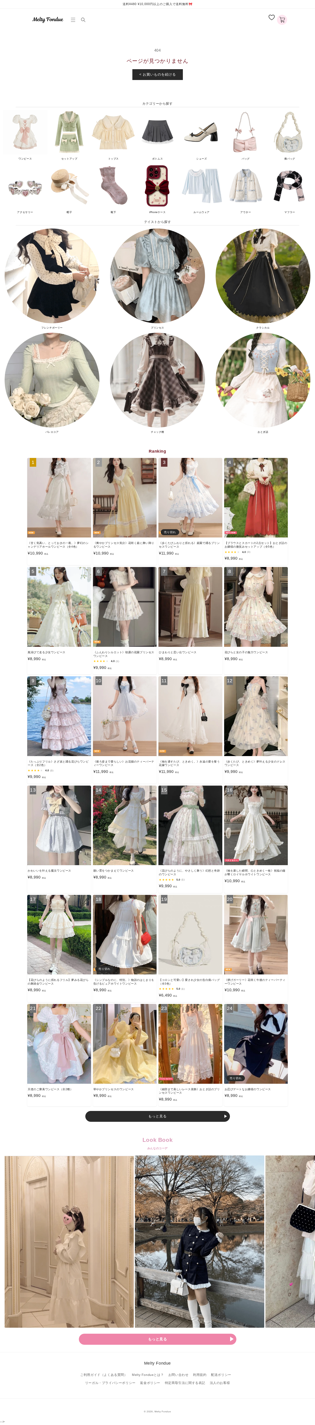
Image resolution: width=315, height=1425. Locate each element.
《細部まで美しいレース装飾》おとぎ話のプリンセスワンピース (189, 1091)
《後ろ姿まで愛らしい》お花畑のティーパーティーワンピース (124, 763)
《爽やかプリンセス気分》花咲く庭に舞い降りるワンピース (124, 544)
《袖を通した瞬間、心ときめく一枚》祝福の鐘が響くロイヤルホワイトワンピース (255, 872)
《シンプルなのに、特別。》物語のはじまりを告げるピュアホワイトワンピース (124, 981)
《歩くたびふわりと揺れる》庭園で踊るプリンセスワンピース (189, 544)
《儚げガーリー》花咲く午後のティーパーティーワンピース (255, 981)
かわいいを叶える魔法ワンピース (49, 870)
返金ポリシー (150, 1383)
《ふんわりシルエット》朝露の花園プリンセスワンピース (124, 654)
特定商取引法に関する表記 (185, 1383)
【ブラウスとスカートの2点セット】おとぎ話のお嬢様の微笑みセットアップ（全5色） (256, 544)
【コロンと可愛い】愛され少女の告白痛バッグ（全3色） (189, 981)
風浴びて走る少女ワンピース (46, 652)
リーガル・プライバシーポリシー (110, 1383)
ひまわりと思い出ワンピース (178, 652)
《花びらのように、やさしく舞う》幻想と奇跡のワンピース (189, 872)
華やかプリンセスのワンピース (113, 1089)
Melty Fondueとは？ (148, 1375)
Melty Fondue (163, 1411)
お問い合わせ (178, 1375)
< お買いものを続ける (157, 74)
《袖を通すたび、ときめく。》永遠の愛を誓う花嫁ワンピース (189, 763)
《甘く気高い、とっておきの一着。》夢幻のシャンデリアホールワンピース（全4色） (58, 544)
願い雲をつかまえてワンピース (113, 870)
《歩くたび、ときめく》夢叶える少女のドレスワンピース (255, 763)
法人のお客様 (220, 1383)
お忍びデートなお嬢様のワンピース (248, 1089)
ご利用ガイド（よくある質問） (103, 1375)
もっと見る (157, 1116)
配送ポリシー (221, 1375)
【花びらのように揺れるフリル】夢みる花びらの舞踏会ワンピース (58, 981)
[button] (74, 20)
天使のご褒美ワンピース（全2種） (50, 1089)
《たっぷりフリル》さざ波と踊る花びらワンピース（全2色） (58, 763)
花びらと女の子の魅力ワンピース (246, 652)
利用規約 (199, 1375)
